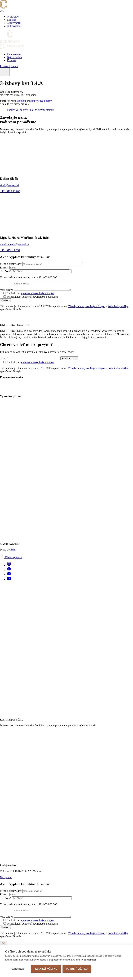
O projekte (13, 16)
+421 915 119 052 (10, 250)
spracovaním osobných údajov (37, 293)
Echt (12, 549)
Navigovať (6, 877)
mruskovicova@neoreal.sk (14, 244)
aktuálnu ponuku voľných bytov (34, 100)
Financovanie (14, 54)
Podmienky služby (118, 306)
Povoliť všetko (77, 969)
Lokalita (11, 19)
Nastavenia (17, 969)
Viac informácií (88, 959)
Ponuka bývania (9, 66)
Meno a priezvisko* (11, 263)
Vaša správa (6, 289)
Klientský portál (13, 557)
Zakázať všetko (46, 969)
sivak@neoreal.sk (9, 185)
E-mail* (4, 267)
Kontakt (11, 60)
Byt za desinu (14, 57)
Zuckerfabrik (14, 22)
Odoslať (5, 300)
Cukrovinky (13, 25)
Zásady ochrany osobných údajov (86, 306)
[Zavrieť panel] (3, 943)
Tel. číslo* (5, 271)
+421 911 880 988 (10, 191)
